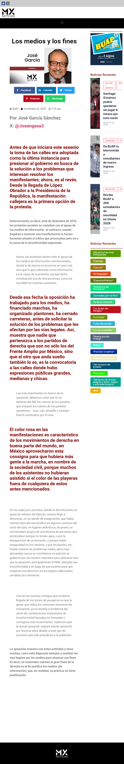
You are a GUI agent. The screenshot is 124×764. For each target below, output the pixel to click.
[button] (62, 22)
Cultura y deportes (109, 85)
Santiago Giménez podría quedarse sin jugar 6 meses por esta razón (110, 106)
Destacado (110, 141)
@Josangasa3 (29, 126)
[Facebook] (3, 3)
